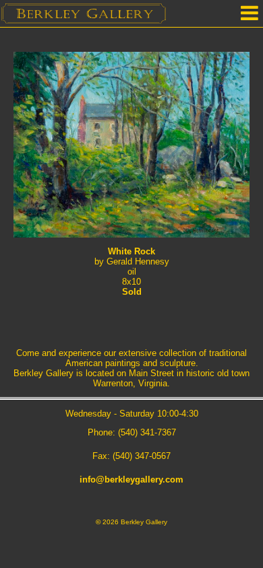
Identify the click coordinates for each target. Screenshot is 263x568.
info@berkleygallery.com (131, 479)
